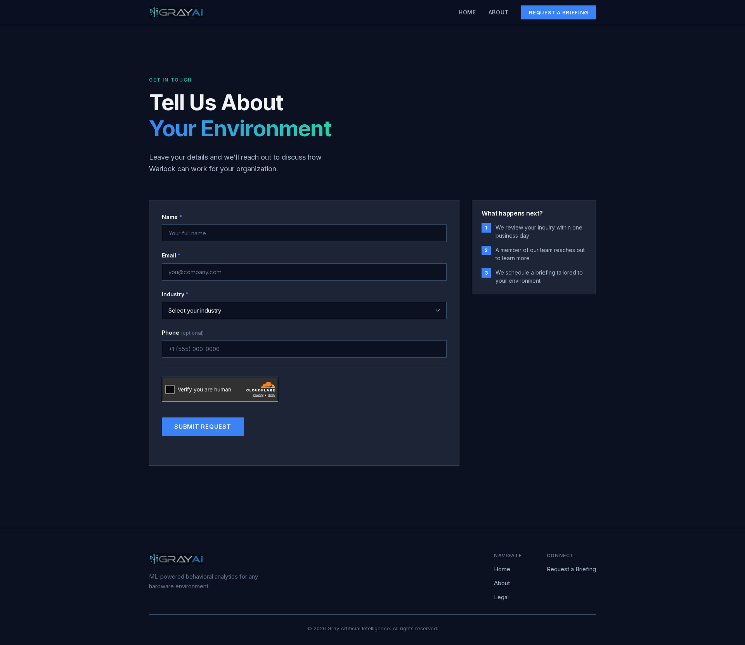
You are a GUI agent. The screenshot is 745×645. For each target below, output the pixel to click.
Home (467, 12)
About (499, 12)
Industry (175, 294)
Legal (501, 597)
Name (172, 217)
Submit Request (202, 426)
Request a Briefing (558, 12)
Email (171, 255)
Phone (183, 332)
